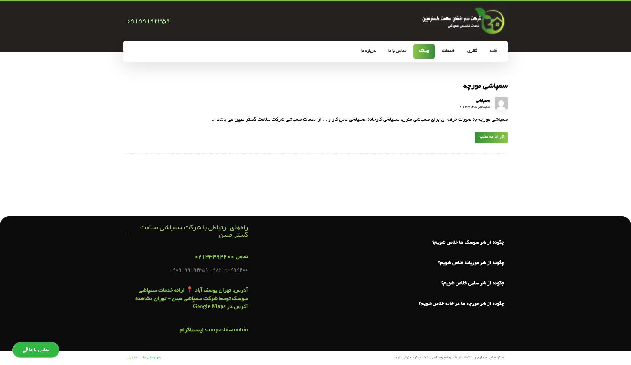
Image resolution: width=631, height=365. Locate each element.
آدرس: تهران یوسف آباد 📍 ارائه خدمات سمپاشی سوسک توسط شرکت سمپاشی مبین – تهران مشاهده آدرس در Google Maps (191, 299)
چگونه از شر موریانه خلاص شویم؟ (471, 263)
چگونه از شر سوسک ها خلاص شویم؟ (468, 242)
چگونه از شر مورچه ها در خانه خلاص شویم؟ (461, 303)
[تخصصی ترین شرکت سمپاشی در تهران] (464, 21)
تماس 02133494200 (221, 257)
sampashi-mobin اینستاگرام (214, 330)
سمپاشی (483, 101)
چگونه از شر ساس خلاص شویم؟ (472, 283)
